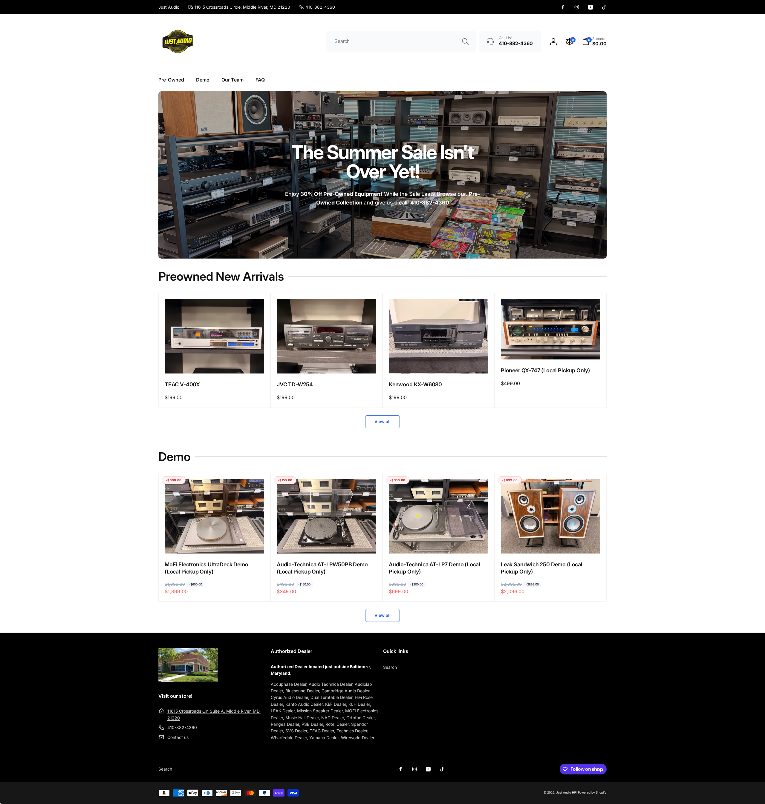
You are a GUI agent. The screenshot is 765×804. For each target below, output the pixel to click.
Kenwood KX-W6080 (415, 384)
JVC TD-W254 (295, 384)
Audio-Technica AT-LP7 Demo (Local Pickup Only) (434, 567)
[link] (317, 7)
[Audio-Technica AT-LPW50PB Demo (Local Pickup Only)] (326, 542)
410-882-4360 (182, 727)
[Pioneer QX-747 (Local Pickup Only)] (551, 348)
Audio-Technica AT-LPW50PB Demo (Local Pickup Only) (322, 567)
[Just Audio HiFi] (188, 680)
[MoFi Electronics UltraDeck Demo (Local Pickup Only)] (214, 542)
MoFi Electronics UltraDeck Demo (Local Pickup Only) (206, 567)
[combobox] (401, 41)
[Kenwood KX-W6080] (439, 362)
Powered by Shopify (592, 792)
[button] (594, 41)
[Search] (465, 41)
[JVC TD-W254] (326, 362)
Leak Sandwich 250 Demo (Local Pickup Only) (541, 567)
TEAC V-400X (182, 384)
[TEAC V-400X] (214, 362)
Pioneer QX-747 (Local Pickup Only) (545, 370)
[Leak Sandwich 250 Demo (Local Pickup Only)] (551, 542)
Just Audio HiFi (566, 792)
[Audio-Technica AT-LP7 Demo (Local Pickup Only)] (439, 542)
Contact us (178, 737)
